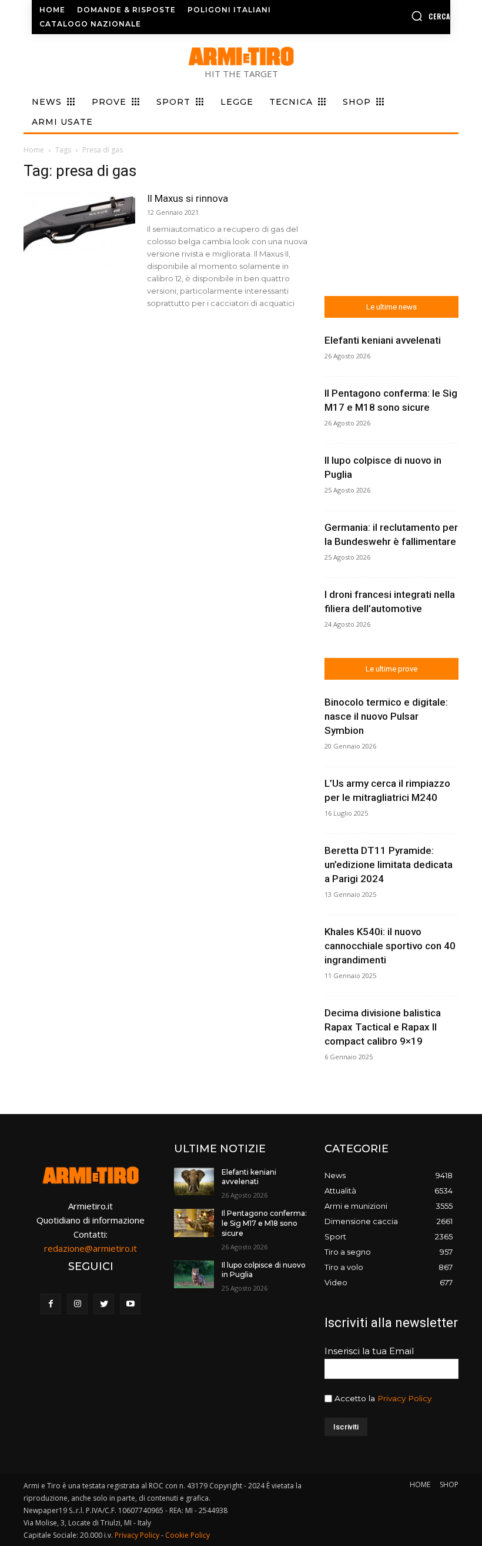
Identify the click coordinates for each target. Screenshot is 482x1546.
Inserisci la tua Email (369, 1351)
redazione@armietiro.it (90, 1248)
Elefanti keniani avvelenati (382, 340)
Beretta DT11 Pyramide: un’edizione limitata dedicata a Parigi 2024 (388, 865)
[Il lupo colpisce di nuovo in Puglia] (194, 1275)
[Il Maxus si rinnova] (79, 230)
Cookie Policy (187, 1535)
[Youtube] (130, 1304)
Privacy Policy (404, 1398)
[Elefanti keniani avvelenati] (194, 1182)
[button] (403, 16)
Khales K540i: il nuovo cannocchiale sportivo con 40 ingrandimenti (390, 946)
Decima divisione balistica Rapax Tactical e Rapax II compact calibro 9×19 (382, 1027)
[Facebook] (51, 1304)
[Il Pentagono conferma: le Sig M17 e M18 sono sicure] (194, 1223)
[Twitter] (103, 1304)
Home (34, 150)
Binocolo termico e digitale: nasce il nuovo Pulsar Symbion (386, 716)
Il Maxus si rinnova (187, 198)
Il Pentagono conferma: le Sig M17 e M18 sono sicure (264, 1223)
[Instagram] (77, 1304)
